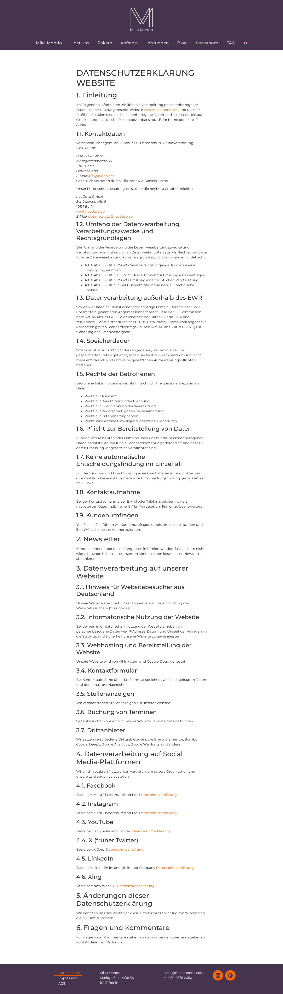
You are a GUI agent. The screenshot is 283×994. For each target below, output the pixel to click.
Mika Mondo (49, 42)
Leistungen (157, 42)
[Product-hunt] (230, 975)
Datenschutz (69, 973)
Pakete (105, 42)
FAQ (230, 42)
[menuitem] (245, 43)
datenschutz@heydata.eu (110, 216)
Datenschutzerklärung (158, 795)
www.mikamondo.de (161, 110)
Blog (182, 42)
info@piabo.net (101, 176)
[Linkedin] (218, 975)
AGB (62, 984)
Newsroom (206, 42)
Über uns (79, 42)
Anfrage (128, 42)
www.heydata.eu (90, 211)
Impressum (68, 978)
